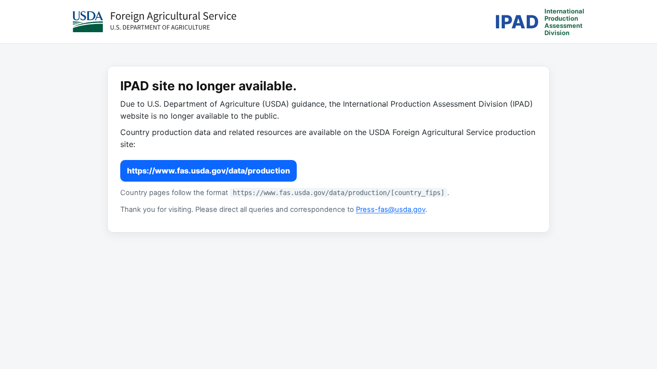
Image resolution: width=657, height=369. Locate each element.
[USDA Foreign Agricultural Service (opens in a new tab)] (154, 21)
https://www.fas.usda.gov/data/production (208, 170)
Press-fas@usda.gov (390, 209)
